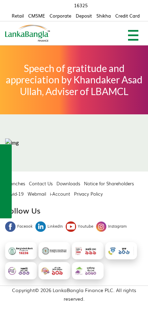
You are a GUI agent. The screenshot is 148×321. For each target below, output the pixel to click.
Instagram (117, 226)
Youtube (85, 226)
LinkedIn (55, 226)
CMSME (36, 15)
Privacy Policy (88, 193)
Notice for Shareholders (109, 183)
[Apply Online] (6, 151)
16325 (81, 5)
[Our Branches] (6, 181)
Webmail (37, 193)
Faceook (25, 226)
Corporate (60, 15)
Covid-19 (14, 193)
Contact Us (41, 183)
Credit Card (127, 15)
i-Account (60, 193)
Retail (18, 15)
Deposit (84, 15)
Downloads (68, 183)
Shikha (103, 15)
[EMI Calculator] (6, 196)
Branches (15, 183)
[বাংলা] (6, 210)
